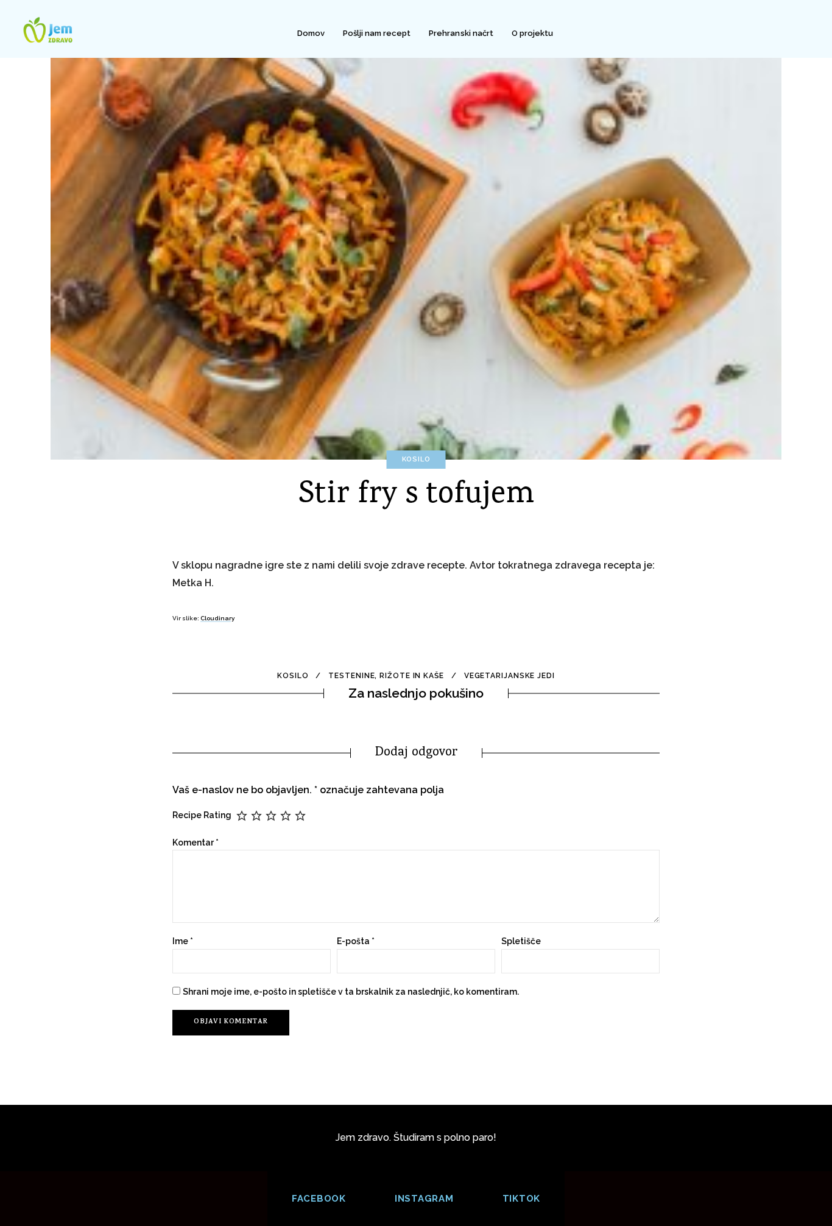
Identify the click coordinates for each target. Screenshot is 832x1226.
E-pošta (356, 941)
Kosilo (416, 459)
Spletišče (521, 941)
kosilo (292, 675)
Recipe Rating (201, 815)
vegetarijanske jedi (509, 675)
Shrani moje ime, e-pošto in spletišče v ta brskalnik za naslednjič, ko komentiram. (351, 992)
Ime (182, 941)
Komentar (195, 842)
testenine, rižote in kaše (386, 675)
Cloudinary (217, 618)
